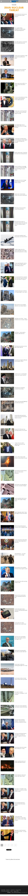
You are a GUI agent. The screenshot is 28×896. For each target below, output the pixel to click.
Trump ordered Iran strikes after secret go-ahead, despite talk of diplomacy (21, 541)
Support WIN (16, 891)
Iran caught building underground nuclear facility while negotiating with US (20, 29)
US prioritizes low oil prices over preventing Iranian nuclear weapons (21, 15)
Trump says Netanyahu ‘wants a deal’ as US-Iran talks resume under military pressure (21, 264)
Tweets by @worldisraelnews (13, 859)
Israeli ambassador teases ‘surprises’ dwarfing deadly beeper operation (21, 610)
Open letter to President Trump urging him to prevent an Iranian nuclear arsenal (21, 790)
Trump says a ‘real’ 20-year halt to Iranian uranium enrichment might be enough (20, 112)
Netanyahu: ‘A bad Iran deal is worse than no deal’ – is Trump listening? (20, 831)
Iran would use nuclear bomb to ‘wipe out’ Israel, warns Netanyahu (21, 472)
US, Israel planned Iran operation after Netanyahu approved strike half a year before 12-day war (21, 278)
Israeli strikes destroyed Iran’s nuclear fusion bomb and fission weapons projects (21, 416)
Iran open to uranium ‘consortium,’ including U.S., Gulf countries (21, 693)
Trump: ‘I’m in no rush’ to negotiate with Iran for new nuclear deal (20, 444)
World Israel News (17, 892)
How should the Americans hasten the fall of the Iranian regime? (20, 804)
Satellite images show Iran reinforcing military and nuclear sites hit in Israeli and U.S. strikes (21, 250)
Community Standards (5, 891)
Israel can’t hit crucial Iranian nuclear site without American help (20, 596)
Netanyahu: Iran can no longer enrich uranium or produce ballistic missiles (20, 181)
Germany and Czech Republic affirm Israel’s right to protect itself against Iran (20, 638)
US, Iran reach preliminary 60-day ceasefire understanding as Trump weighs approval (21, 98)
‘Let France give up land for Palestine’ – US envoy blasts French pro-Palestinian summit (20, 721)
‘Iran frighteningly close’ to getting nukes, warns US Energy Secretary (20, 126)
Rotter (11, 891)
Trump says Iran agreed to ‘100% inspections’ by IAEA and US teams (21, 57)
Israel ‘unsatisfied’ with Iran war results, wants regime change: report (21, 499)
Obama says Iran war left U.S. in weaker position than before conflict (21, 84)
